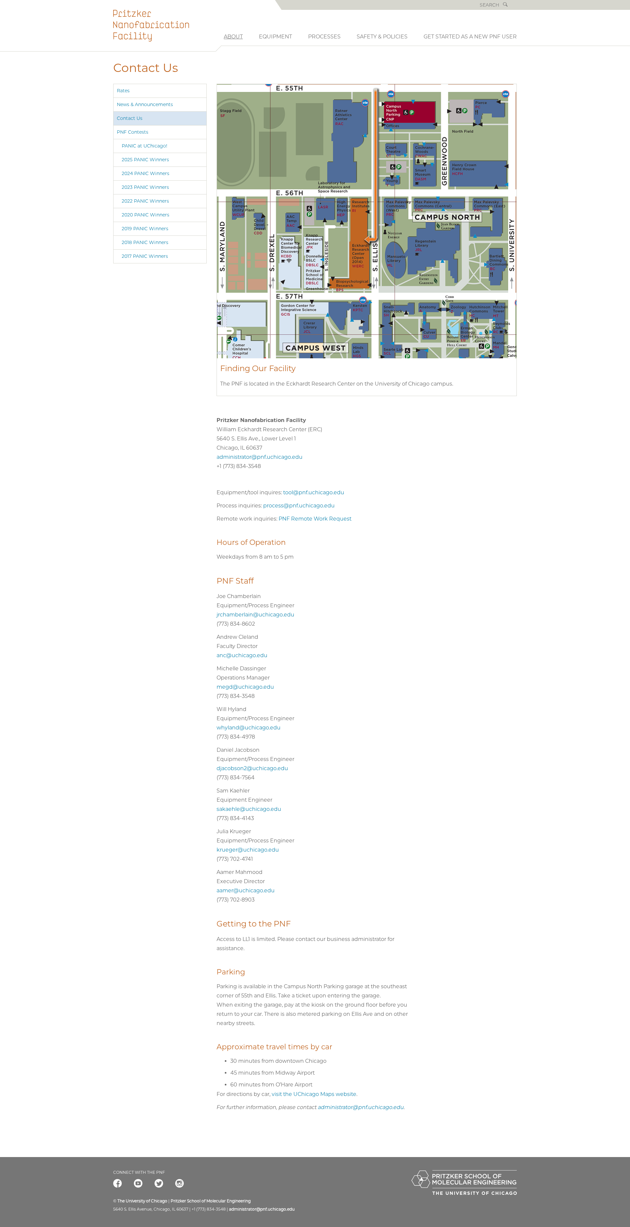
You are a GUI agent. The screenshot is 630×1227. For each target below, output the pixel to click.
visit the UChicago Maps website (314, 1094)
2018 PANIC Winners (145, 242)
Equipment (275, 36)
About (233, 36)
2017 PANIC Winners (145, 256)
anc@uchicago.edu (242, 655)
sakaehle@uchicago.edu (249, 809)
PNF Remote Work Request (315, 519)
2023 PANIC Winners (145, 187)
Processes (324, 36)
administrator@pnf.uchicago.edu (260, 457)
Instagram (179, 1184)
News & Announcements (145, 104)
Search (505, 5)
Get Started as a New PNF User (470, 36)
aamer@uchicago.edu (246, 890)
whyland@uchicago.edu (249, 728)
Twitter (159, 1184)
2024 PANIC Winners (145, 173)
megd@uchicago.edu (245, 687)
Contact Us (129, 118)
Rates (123, 91)
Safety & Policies (382, 36)
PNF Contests (132, 132)
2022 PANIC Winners (145, 201)
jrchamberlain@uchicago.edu (255, 615)
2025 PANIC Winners (145, 160)
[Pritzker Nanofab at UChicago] (164, 31)
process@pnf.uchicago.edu (299, 505)
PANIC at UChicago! (144, 146)
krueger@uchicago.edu (248, 850)
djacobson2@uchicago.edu (252, 768)
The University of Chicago (142, 1200)
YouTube (138, 1184)
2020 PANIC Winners (145, 215)
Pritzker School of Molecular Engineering (211, 1200)
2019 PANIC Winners (145, 229)
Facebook (117, 1184)
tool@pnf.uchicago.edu (313, 492)
